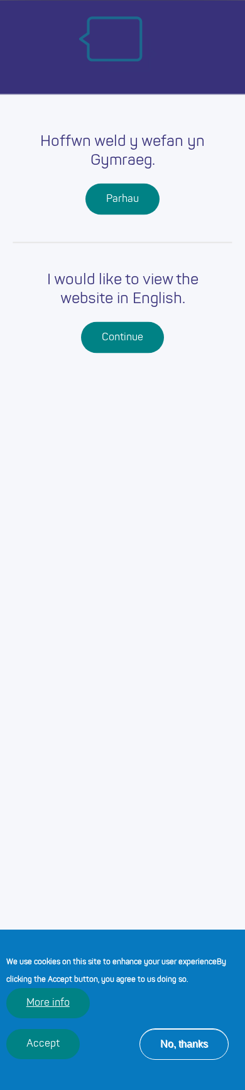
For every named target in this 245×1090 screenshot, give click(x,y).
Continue (122, 337)
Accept (43, 1044)
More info (48, 1003)
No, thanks (184, 1043)
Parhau (122, 199)
